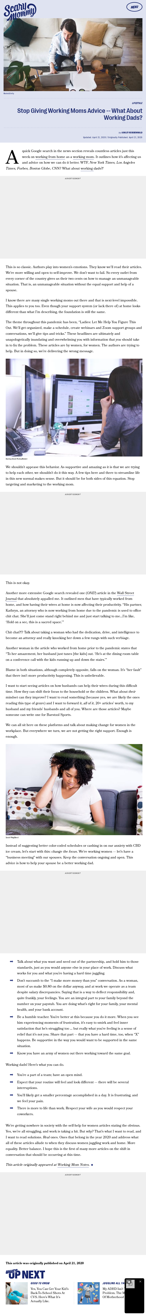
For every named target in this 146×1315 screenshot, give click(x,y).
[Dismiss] (140, 1281)
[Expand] (128, 1281)
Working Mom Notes (73, 1164)
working (87, 168)
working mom (83, 157)
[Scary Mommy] (20, 11)
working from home (50, 157)
